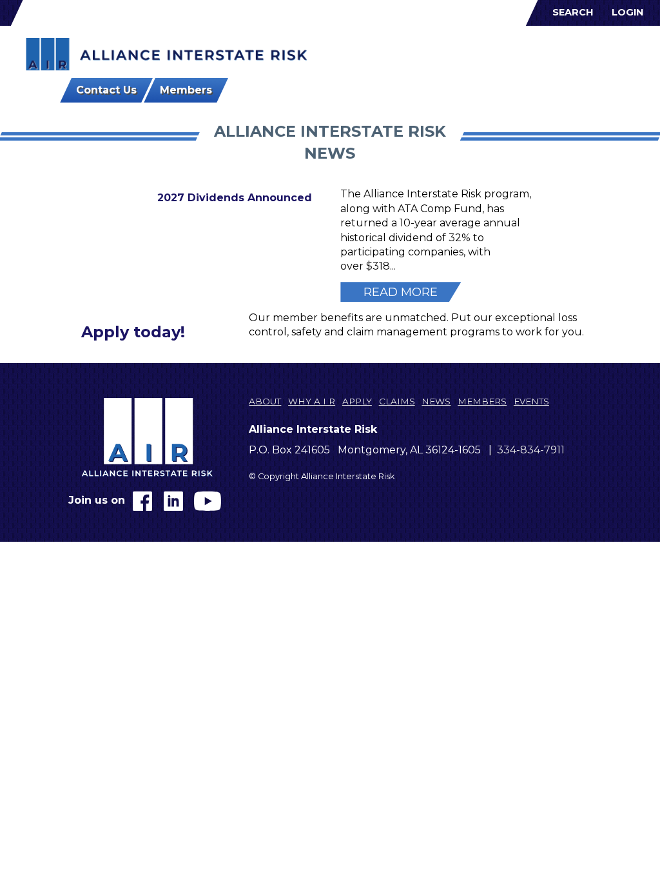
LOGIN (627, 12)
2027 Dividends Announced (234, 198)
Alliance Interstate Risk (166, 55)
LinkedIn (173, 501)
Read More (401, 292)
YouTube (207, 501)
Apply (445, 52)
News (521, 52)
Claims (483, 52)
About (354, 52)
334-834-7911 (531, 450)
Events (614, 52)
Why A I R (401, 52)
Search (572, 12)
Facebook (142, 501)
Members (565, 52)
